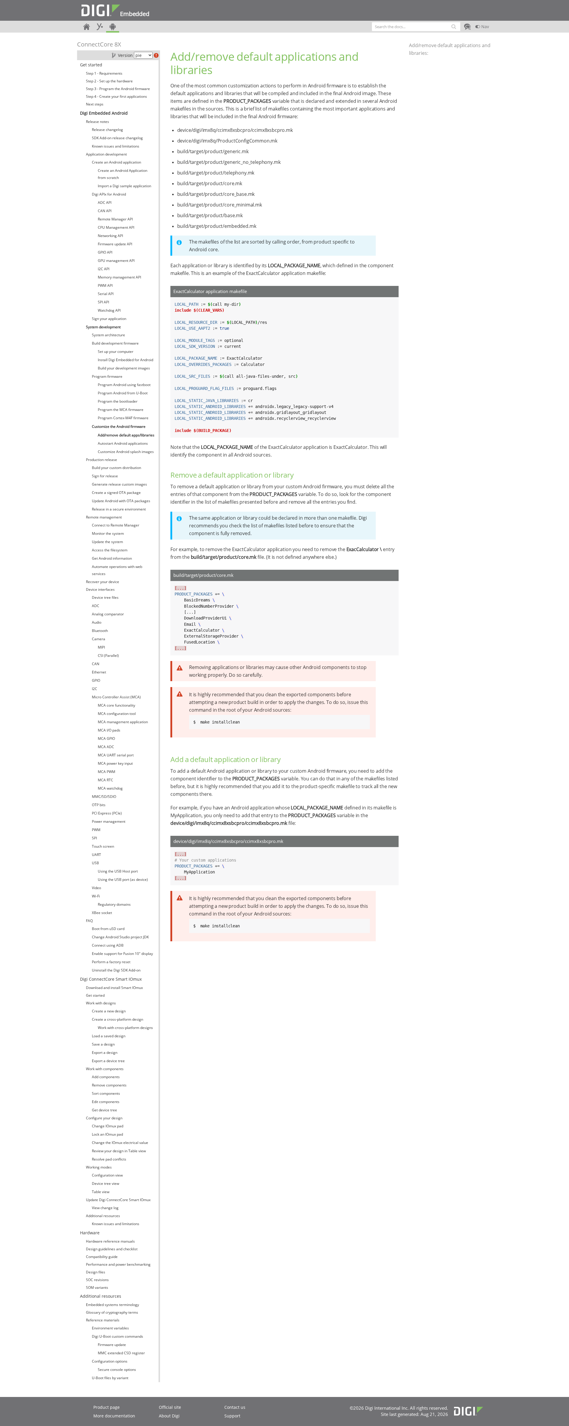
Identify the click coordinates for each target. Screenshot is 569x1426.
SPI (94, 838)
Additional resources (103, 1215)
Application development (106, 154)
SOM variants (97, 1287)
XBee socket (102, 912)
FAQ (89, 920)
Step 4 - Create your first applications (116, 96)
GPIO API (105, 252)
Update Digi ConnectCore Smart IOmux (118, 1199)
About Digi (169, 1416)
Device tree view (105, 1183)
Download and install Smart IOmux (114, 987)
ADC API (104, 202)
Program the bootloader (118, 401)
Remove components (109, 1085)
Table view (100, 1191)
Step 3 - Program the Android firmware (118, 88)
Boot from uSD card (108, 928)
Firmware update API (115, 244)
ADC (95, 605)
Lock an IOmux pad (107, 1134)
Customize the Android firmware (119, 426)
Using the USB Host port (118, 871)
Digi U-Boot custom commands (117, 1336)
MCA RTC (105, 779)
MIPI (101, 647)
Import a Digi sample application (124, 185)
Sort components (106, 1093)
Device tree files (105, 597)
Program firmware (107, 376)
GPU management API (116, 260)
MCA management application (123, 721)
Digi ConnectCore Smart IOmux (111, 979)
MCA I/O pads (109, 730)
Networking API (110, 235)
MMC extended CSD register (121, 1352)
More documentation (114, 1416)
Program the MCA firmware (120, 409)
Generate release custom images (119, 484)
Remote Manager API (115, 219)
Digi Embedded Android (104, 113)
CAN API (104, 210)
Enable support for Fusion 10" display (122, 953)
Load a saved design (108, 1035)
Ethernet (99, 672)
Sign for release (105, 475)
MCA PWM (106, 771)
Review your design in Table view (119, 1150)
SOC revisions (97, 1279)
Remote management (104, 517)
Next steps (94, 104)
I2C (94, 688)
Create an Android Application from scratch (122, 174)
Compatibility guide (102, 1256)
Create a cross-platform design (117, 1019)
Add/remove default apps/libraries (126, 435)
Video (96, 887)
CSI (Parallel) (108, 655)
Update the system (107, 541)
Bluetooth (100, 630)
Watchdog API (109, 310)
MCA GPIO (106, 738)
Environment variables (110, 1328)
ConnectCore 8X (99, 44)
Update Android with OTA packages (121, 500)
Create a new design (109, 1011)
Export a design (104, 1052)
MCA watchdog (110, 788)
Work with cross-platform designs (125, 1027)
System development (103, 326)
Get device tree (104, 1110)
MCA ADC (106, 746)
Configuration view (107, 1175)
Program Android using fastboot (124, 384)
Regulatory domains (114, 904)
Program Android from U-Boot (123, 393)
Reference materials (102, 1320)
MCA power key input (115, 763)
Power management (108, 821)
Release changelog (107, 129)
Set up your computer (115, 351)
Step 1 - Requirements (104, 73)
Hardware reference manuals (110, 1241)
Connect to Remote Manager (115, 525)
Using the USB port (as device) (123, 879)
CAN (95, 663)
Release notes (97, 121)
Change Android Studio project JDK (120, 937)
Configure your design (104, 1118)
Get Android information (112, 558)
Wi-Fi (96, 896)
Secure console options (117, 1369)
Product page (106, 1407)
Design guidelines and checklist (112, 1248)
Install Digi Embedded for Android (125, 359)
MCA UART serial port (116, 755)
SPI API (103, 302)
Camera (98, 638)
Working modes (99, 1167)
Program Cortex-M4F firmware (123, 417)
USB (95, 862)
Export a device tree (108, 1060)
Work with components (105, 1068)
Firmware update (112, 1344)
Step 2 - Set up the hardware (109, 81)
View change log (105, 1207)
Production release (101, 459)
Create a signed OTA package (116, 492)
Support (232, 1416)
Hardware (90, 1232)
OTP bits (99, 804)
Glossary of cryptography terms (112, 1312)
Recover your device (102, 581)
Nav (484, 26)
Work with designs (101, 1003)
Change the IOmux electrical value (120, 1142)
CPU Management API (116, 227)
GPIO (96, 680)
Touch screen (103, 846)
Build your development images (124, 368)
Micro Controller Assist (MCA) (116, 697)
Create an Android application (116, 162)
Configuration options (109, 1361)
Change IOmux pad (107, 1126)
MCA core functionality (116, 705)
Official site (170, 1407)
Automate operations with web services (117, 570)
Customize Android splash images (126, 451)
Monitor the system (108, 533)
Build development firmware (115, 343)
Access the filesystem (109, 550)
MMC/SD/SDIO (104, 796)
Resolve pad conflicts (109, 1159)
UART (96, 854)
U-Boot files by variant (110, 1377)
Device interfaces (100, 589)
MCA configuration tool (117, 713)
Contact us (234, 1407)
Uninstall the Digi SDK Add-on (116, 970)
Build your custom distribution (116, 467)
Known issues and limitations (115, 146)
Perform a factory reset (111, 961)
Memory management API (119, 277)
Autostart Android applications (123, 443)
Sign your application (109, 318)
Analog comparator (108, 614)
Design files (95, 1272)
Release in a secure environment (119, 509)
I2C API (103, 268)
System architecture (108, 334)
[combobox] (416, 27)
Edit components (105, 1101)
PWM (96, 829)
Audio (96, 622)
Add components (106, 1076)
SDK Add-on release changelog (117, 137)
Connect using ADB (108, 945)
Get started (91, 65)
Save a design (103, 1044)
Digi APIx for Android (109, 194)
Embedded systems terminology (112, 1304)
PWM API (105, 285)
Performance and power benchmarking (118, 1264)
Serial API (106, 293)
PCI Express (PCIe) (107, 813)
